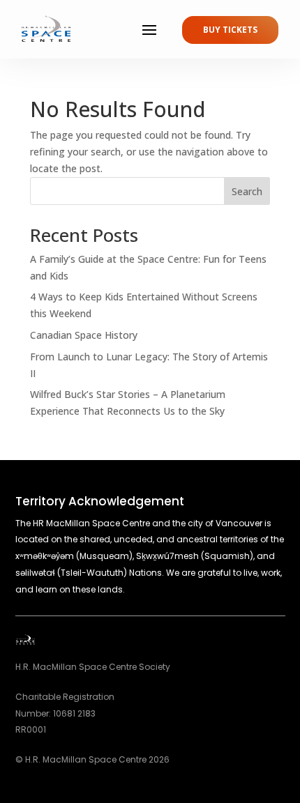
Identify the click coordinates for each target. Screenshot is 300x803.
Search (247, 191)
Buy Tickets (230, 30)
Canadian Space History (83, 335)
